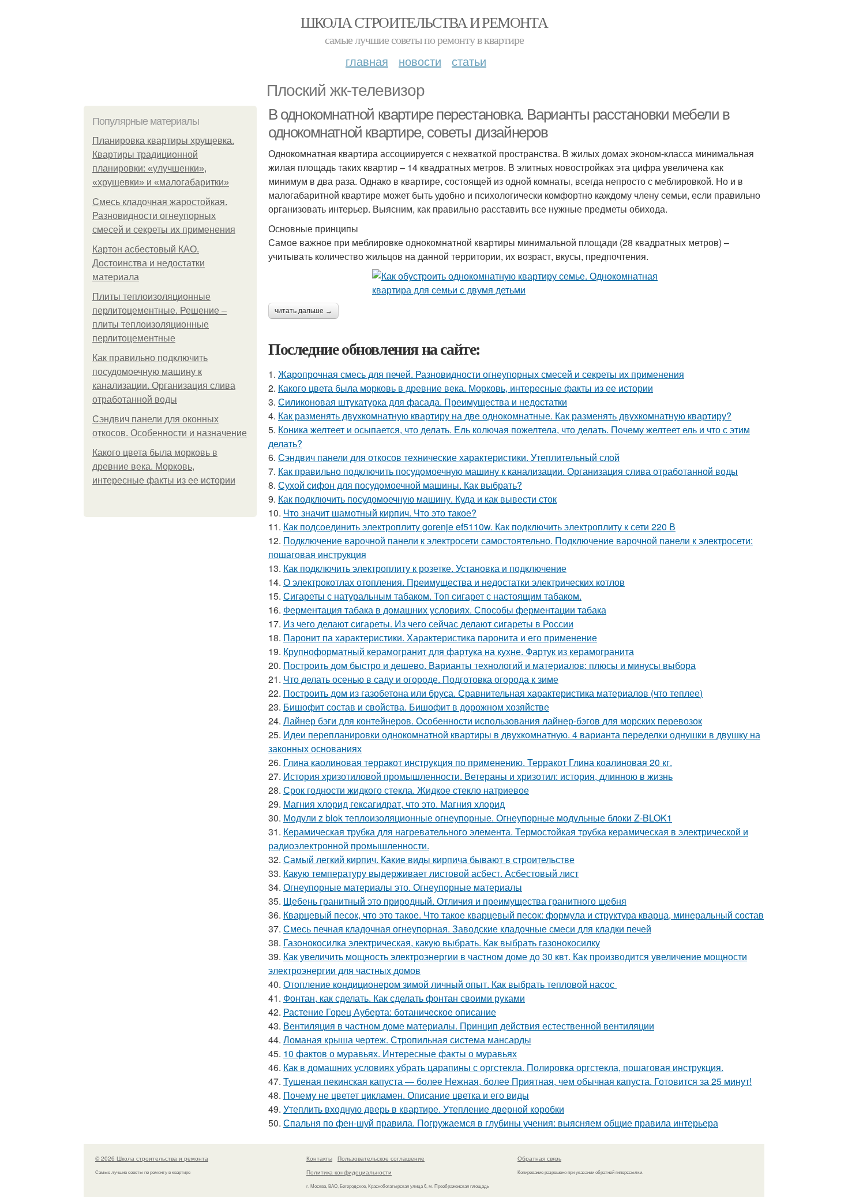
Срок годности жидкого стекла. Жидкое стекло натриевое (406, 790)
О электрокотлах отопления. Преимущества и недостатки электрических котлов (454, 582)
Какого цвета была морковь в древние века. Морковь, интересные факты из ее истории (163, 466)
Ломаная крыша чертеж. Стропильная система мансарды (407, 1039)
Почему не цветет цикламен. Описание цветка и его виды (406, 1095)
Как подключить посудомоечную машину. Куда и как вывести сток (417, 498)
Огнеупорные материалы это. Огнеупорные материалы (402, 887)
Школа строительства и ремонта (424, 22)
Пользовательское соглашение (381, 1158)
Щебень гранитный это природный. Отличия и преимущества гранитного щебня (454, 901)
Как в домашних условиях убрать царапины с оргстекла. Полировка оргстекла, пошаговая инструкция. (503, 1067)
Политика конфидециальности (349, 1172)
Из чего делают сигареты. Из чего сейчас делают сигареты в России (428, 623)
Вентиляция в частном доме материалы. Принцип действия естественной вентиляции (468, 1025)
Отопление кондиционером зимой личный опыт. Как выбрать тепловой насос (450, 984)
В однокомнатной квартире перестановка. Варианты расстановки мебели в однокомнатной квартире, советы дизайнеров (499, 123)
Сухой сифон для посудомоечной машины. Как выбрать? (400, 485)
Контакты (319, 1158)
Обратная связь (539, 1158)
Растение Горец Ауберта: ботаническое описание (389, 1011)
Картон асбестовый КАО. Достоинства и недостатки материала (148, 263)
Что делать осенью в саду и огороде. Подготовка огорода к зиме (420, 679)
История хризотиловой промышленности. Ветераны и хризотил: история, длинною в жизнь (478, 776)
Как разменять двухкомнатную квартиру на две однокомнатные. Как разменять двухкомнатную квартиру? (504, 415)
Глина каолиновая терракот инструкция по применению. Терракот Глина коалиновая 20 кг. (477, 762)
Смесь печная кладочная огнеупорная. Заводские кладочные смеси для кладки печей (467, 928)
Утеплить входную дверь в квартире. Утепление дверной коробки (423, 1109)
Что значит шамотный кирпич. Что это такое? (379, 512)
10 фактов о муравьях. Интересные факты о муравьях (400, 1053)
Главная (367, 61)
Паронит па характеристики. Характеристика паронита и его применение (440, 637)
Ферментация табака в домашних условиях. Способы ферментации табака (444, 609)
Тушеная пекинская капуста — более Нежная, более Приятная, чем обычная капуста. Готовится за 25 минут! (517, 1081)
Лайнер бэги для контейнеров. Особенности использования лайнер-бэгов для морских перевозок (492, 720)
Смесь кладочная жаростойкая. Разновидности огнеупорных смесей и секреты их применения (163, 216)
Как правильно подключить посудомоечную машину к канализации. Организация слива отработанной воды (508, 471)
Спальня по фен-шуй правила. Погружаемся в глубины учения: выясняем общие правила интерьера (500, 1122)
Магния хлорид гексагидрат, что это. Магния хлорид (394, 804)
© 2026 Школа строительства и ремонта (151, 1158)
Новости (420, 61)
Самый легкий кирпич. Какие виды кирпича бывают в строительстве (429, 859)
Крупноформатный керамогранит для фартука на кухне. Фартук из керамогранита (458, 651)
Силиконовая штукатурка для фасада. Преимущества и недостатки (422, 401)
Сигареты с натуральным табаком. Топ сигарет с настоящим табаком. (432, 596)
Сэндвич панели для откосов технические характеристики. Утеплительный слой (449, 457)
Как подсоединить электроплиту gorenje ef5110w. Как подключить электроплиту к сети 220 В (479, 526)
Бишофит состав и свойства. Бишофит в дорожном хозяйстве (416, 706)
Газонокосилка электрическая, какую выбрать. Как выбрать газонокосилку (441, 942)
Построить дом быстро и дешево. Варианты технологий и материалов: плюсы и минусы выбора (489, 665)
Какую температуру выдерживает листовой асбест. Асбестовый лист (431, 873)
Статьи (469, 61)
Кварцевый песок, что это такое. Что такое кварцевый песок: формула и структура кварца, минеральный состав (523, 914)
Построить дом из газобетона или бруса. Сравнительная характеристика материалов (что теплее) (493, 693)
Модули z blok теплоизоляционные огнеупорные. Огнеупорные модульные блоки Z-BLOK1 (477, 817)
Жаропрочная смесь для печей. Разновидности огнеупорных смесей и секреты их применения (481, 374)
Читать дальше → (303, 311)
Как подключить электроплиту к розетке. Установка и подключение (424, 568)
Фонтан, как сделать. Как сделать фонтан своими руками (404, 998)
